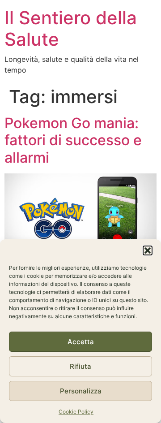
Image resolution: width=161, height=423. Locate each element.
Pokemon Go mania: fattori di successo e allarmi (73, 140)
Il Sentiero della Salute (70, 28)
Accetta (81, 341)
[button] (147, 250)
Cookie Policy (76, 411)
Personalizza (81, 391)
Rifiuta (80, 366)
